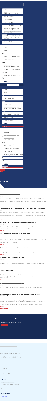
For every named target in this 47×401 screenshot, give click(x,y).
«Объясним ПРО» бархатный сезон (10, 194)
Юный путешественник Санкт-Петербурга (11, 29)
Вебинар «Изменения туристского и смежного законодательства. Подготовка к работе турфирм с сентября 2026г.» (13, 37)
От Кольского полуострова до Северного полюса (14, 247)
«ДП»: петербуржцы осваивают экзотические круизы (15, 233)
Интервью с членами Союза (9, 20)
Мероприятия (4, 34)
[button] (4, 308)
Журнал (5, 121)
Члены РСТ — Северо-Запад (9, 16)
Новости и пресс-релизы (8, 41)
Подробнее (2, 204)
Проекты (3, 23)
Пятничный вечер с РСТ (8, 32)
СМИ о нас (6, 81)
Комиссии (5, 12)
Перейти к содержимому (4, 0)
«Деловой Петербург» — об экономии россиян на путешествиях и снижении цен (22, 208)
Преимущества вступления (8, 22)
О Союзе (5, 9)
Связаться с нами (5, 124)
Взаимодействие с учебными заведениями (11, 13)
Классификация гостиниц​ (8, 117)
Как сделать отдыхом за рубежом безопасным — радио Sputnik (18, 222)
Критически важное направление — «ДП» (12, 283)
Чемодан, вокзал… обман (7, 270)
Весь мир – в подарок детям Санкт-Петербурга (12, 31)
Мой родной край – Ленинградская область (11, 28)
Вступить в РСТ (4, 126)
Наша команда (6, 10)
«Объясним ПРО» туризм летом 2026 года (12, 257)
